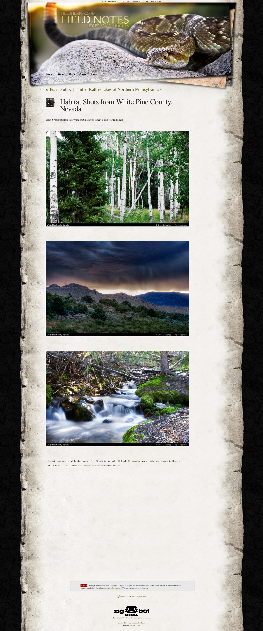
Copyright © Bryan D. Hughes (121, 585)
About (60, 74)
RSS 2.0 (61, 465)
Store (94, 74)
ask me (118, 588)
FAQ (72, 74)
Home (49, 74)
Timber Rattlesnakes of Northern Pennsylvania (117, 89)
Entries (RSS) (123, 623)
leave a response (84, 465)
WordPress (136, 625)
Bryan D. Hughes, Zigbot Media (137, 617)
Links (83, 74)
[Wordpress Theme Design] (131, 610)
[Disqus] (117, 536)
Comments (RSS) (138, 623)
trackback (99, 465)
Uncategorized (134, 461)
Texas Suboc (60, 89)
